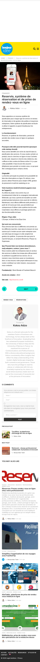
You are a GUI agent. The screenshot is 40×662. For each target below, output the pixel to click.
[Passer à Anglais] (10, 654)
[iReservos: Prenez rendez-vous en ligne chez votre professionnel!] (20, 473)
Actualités (12, 652)
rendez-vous (8, 300)
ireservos (19, 484)
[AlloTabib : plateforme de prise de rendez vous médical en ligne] (20, 576)
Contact (4, 655)
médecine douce (11, 632)
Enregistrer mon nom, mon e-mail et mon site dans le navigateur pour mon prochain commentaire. (19, 408)
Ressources (22, 652)
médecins (9, 592)
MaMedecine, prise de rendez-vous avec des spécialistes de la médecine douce (19, 636)
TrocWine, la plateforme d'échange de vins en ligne (22, 432)
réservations (21, 300)
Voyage (4, 551)
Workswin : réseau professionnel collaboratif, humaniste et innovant (25, 449)
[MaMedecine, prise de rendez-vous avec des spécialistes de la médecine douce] (20, 617)
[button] (34, 49)
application (11, 484)
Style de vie (32, 652)
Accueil (4, 652)
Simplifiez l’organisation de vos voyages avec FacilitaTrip (19, 555)
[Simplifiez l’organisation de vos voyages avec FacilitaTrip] (20, 535)
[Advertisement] (20, 21)
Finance (6, 93)
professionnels (27, 484)
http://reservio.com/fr (16, 280)
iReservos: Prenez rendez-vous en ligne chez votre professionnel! (19, 490)
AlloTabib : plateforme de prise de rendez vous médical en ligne (19, 596)
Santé (4, 592)
